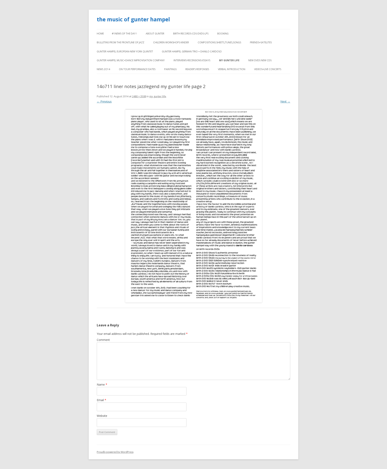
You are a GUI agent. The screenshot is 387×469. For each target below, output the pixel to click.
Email (101, 400)
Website (102, 416)
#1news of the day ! (124, 33)
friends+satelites (261, 42)
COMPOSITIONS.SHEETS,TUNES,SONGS (219, 42)
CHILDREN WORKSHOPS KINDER (171, 42)
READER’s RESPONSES (197, 69)
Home (100, 33)
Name (102, 384)
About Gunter (155, 33)
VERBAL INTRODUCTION (231, 69)
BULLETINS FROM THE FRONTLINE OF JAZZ (120, 42)
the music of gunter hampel (133, 19)
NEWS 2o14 (103, 69)
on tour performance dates (137, 69)
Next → (285, 101)
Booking (223, 33)
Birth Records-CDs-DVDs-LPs (190, 33)
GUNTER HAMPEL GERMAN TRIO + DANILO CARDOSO (192, 51)
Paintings (170, 69)
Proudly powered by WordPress (115, 452)
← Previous (104, 101)
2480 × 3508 (139, 96)
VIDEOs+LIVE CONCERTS (267, 69)
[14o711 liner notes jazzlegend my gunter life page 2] (193, 206)
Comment (103, 340)
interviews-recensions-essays (192, 60)
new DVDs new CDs (260, 60)
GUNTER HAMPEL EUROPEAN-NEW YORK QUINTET (125, 51)
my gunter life (229, 60)
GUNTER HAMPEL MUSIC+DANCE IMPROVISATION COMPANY (131, 60)
